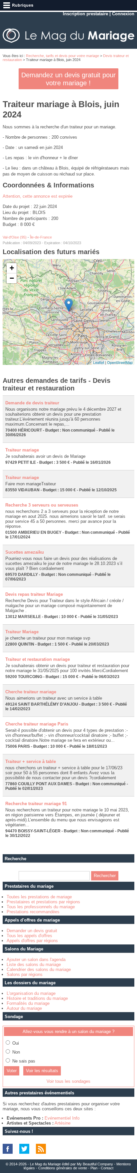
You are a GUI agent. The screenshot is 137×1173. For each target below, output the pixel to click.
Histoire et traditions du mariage (37, 998)
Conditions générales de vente (62, 1168)
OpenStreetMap (120, 362)
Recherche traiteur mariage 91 (36, 803)
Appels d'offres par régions (32, 940)
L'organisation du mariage (31, 993)
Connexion (123, 13)
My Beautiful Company (95, 1164)
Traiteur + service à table (30, 761)
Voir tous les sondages (68, 1081)
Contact (107, 1168)
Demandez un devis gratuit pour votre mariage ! (68, 79)
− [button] (12, 278)
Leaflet (98, 362)
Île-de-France (41, 237)
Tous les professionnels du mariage (41, 906)
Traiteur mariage (22, 450)
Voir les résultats (42, 1070)
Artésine (62, 1123)
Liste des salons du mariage (34, 964)
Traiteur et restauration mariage (37, 659)
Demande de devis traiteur (32, 402)
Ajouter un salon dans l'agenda (36, 959)
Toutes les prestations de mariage (39, 896)
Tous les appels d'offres (29, 935)
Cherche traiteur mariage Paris (36, 724)
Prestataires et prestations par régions (43, 901)
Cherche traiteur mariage (30, 691)
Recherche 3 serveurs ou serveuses (41, 505)
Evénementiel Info (62, 1118)
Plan (93, 1168)
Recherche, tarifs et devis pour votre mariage (62, 56)
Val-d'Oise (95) (15, 237)
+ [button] (12, 268)
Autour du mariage (24, 1008)
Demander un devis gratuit (32, 930)
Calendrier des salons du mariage (39, 969)
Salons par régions (25, 974)
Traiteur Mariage (22, 631)
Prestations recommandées (33, 911)
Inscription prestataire (85, 13)
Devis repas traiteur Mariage (34, 594)
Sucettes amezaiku (24, 552)
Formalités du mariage (28, 1003)
